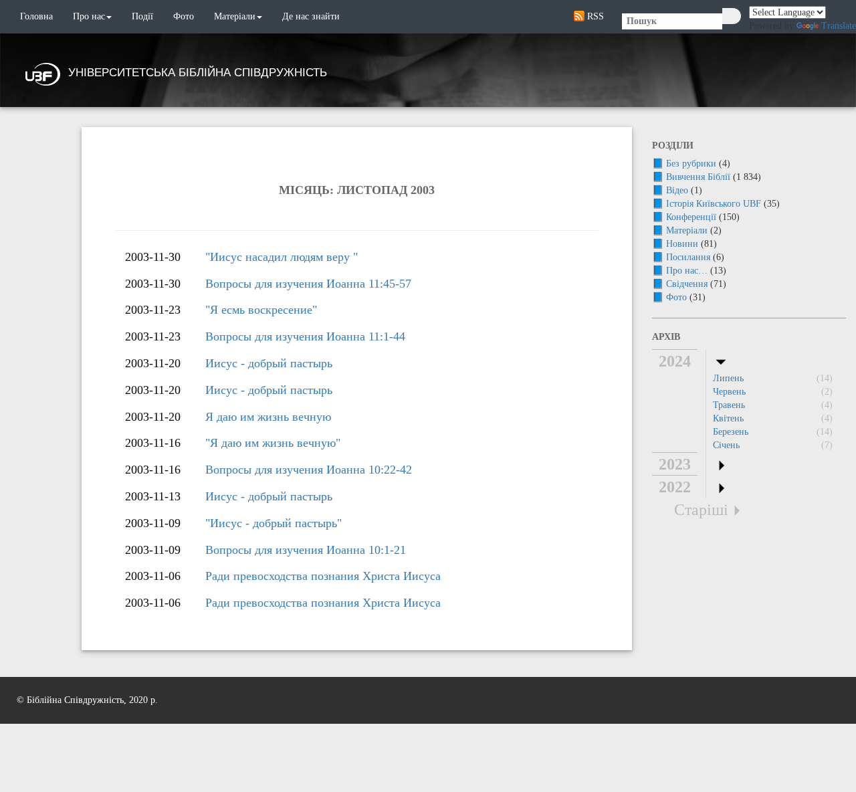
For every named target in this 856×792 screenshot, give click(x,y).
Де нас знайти (311, 16)
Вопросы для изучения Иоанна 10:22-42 (308, 469)
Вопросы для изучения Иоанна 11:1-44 (305, 336)
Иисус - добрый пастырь (268, 363)
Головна (36, 16)
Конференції (691, 217)
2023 (675, 464)
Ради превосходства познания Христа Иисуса (323, 576)
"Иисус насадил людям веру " (281, 257)
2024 (675, 361)
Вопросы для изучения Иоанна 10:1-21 (305, 550)
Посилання (688, 257)
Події (142, 16)
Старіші (701, 509)
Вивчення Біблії (698, 177)
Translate (838, 26)
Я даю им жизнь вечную (268, 416)
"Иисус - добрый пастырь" (273, 523)
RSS (594, 16)
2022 (675, 487)
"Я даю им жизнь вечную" (272, 443)
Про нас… (687, 271)
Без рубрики (691, 164)
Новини (682, 244)
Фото (183, 16)
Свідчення (687, 284)
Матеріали (234, 16)
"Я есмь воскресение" (261, 309)
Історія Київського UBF (713, 204)
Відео (677, 190)
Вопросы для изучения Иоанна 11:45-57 (308, 283)
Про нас (89, 16)
